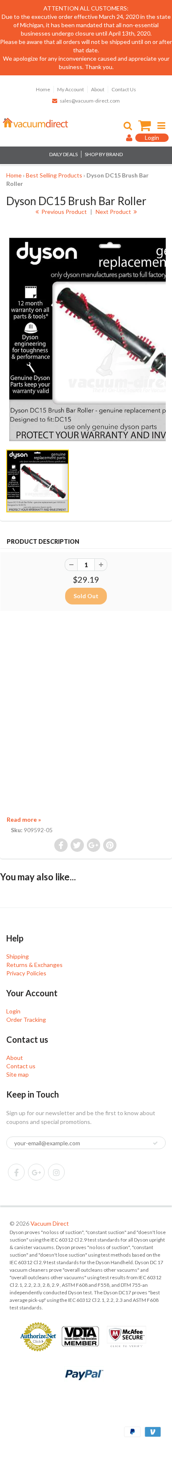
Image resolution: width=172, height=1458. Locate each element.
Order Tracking (26, 1019)
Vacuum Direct (49, 1223)
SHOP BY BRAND (104, 154)
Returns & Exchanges (34, 964)
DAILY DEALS (63, 154)
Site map (17, 1074)
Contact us (20, 1066)
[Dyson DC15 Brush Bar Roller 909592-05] (86, 339)
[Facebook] (16, 1172)
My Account (70, 89)
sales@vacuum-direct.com (90, 101)
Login (13, 1011)
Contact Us (123, 89)
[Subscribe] (155, 1143)
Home (43, 89)
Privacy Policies (26, 973)
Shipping (17, 956)
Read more (24, 819)
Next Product (114, 211)
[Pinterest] (36, 1172)
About (97, 89)
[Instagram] (56, 1172)
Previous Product (63, 211)
